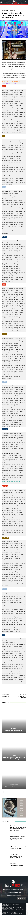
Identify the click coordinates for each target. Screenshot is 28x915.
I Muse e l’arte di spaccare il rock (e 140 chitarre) (18, 847)
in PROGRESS (13, 863)
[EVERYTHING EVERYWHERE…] (14, 719)
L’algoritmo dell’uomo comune (14, 787)
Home (3, 8)
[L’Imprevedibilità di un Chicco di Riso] (5, 865)
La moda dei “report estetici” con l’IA (16, 857)
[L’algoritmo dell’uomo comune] (14, 775)
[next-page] (5, 792)
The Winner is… (5, 696)
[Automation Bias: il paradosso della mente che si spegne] (14, 747)
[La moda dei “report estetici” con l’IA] (5, 856)
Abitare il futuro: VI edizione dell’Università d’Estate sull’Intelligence (18, 829)
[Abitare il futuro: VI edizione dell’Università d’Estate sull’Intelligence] (5, 828)
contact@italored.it (16, 895)
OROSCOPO (8, 8)
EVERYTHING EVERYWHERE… (14, 731)
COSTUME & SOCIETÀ (14, 854)
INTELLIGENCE (13, 825)
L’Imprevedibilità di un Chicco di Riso (16, 866)
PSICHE (14, 755)
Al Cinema (13, 728)
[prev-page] (3, 792)
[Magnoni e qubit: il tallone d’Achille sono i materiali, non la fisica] (5, 837)
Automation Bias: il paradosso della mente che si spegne (14, 758)
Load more (13, 872)
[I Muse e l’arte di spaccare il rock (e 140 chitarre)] (5, 847)
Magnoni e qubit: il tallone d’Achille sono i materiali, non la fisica (17, 838)
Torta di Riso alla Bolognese (22, 697)
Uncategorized (11, 10)
